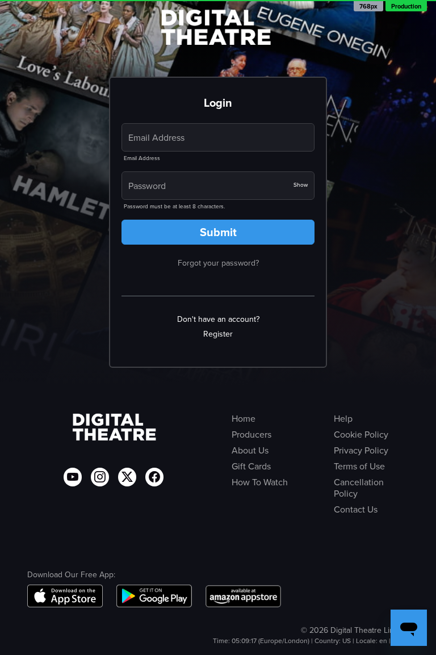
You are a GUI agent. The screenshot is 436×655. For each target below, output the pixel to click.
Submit (218, 232)
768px (368, 6)
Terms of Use (359, 466)
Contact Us (356, 509)
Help (343, 419)
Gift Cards (251, 466)
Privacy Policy (361, 450)
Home (243, 419)
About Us (250, 450)
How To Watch (260, 482)
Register (218, 334)
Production (406, 6)
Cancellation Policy (359, 488)
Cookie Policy (361, 434)
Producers (251, 434)
